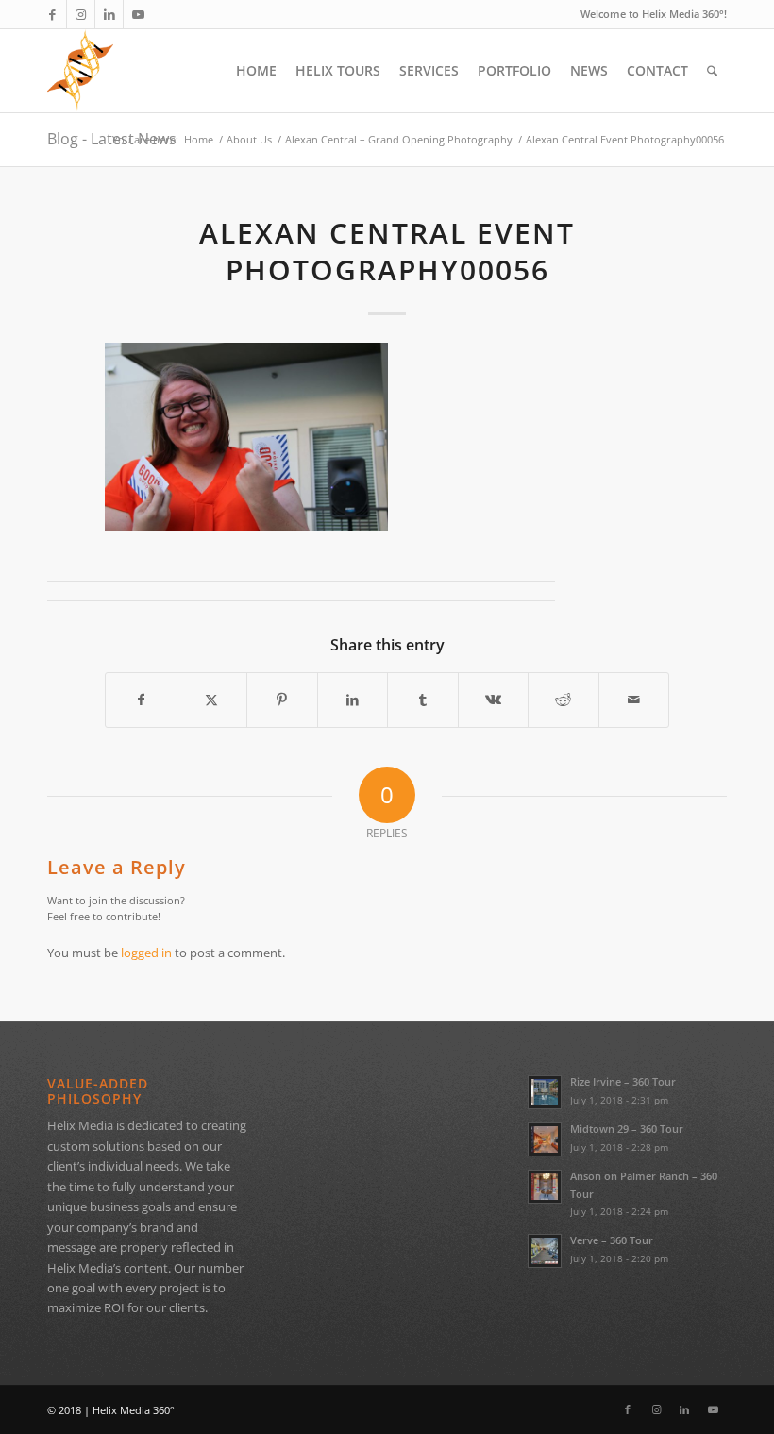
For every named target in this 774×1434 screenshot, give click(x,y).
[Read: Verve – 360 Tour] (545, 1251)
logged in (146, 952)
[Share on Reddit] (563, 699)
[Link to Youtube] (138, 14)
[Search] (712, 70)
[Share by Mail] (634, 699)
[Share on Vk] (494, 699)
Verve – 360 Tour (611, 1240)
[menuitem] (256, 70)
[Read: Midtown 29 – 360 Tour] (545, 1139)
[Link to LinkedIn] (109, 14)
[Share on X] (212, 699)
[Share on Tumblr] (423, 699)
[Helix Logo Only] (80, 70)
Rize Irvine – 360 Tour (623, 1081)
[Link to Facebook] (52, 14)
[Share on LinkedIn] (353, 699)
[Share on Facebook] (141, 699)
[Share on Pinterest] (282, 699)
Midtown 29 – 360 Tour (626, 1129)
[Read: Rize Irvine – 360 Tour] (545, 1092)
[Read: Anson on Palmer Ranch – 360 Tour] (545, 1187)
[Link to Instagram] (80, 14)
